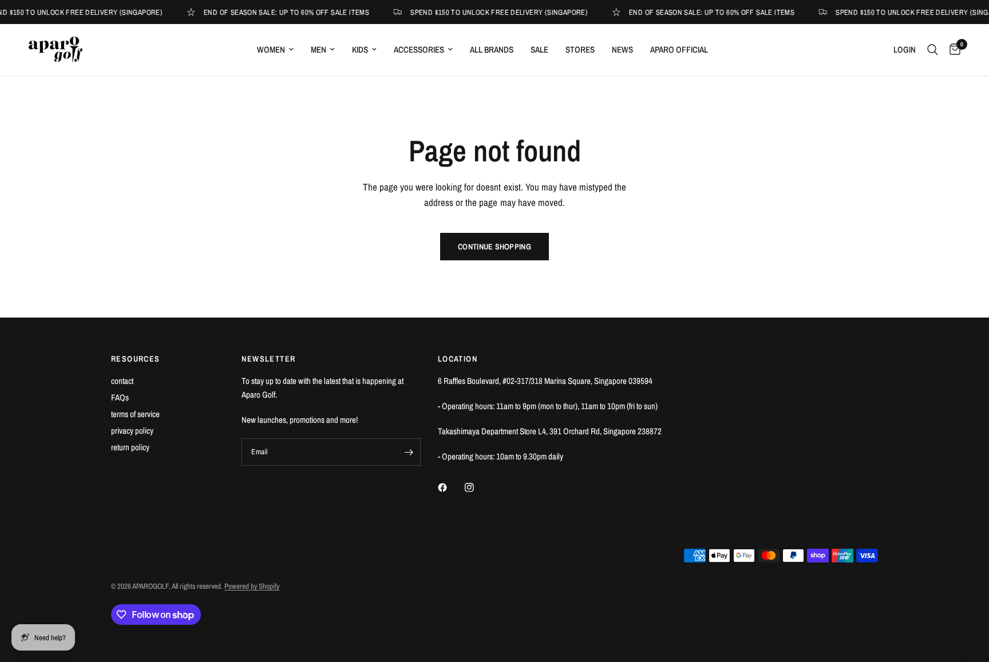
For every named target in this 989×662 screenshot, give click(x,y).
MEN (318, 49)
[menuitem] (275, 49)
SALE (539, 49)
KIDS (360, 49)
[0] (952, 50)
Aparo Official (679, 49)
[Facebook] (450, 487)
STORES (580, 49)
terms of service (135, 414)
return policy (130, 447)
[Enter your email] (409, 452)
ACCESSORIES (419, 49)
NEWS (622, 49)
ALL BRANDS (491, 49)
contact (122, 381)
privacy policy (132, 431)
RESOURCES (135, 359)
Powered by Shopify (251, 586)
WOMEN (271, 49)
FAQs (120, 397)
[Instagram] (477, 487)
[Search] (932, 50)
